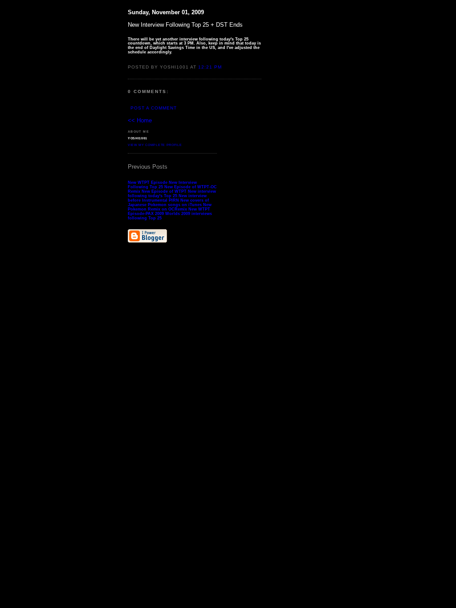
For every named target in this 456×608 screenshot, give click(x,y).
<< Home (140, 120)
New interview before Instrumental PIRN (167, 198)
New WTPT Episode (147, 182)
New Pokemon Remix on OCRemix (170, 207)
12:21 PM (210, 67)
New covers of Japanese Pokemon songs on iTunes (168, 202)
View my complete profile (155, 144)
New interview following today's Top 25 (172, 193)
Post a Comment (153, 107)
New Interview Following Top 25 (162, 184)
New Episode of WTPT (164, 191)
